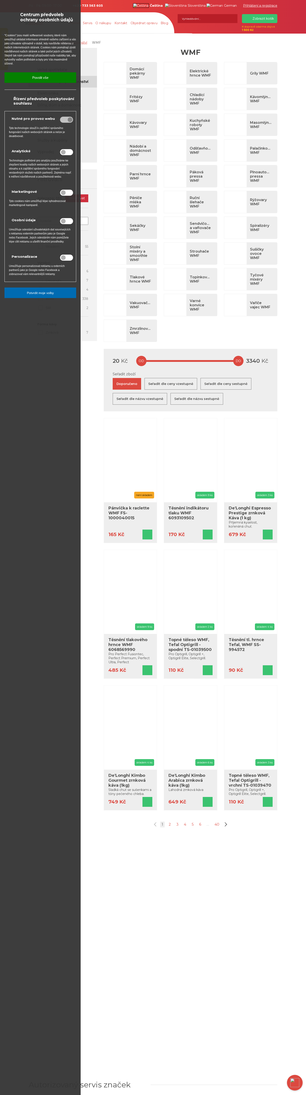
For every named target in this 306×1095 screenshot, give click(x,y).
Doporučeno (126, 384)
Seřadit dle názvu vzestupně (139, 399)
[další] (225, 824)
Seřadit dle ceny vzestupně (170, 384)
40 (217, 824)
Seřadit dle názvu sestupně (196, 399)
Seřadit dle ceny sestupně (226, 384)
